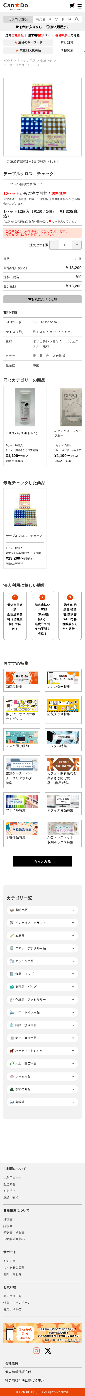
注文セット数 (39, 245)
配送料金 (9, 1184)
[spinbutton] (65, 244)
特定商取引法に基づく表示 (24, 1380)
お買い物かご (12, 1309)
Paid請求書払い (14, 1239)
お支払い (9, 1191)
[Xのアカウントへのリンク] (48, 1351)
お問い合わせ (12, 1274)
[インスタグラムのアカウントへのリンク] (36, 1351)
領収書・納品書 (14, 1232)
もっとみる (42, 861)
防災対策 (67, 42)
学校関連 (67, 50)
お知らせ (9, 1261)
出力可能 (67, 35)
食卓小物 (46, 60)
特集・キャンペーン (17, 1302)
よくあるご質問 (14, 1267)
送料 (14, 35)
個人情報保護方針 (18, 1372)
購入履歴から (60, 27)
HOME (8, 60)
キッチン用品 (26, 60)
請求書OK (39, 35)
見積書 (7, 1219)
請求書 (7, 1226)
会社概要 (11, 1363)
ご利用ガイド (12, 1177)
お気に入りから (31, 27)
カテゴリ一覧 (12, 1296)
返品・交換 (11, 1197)
